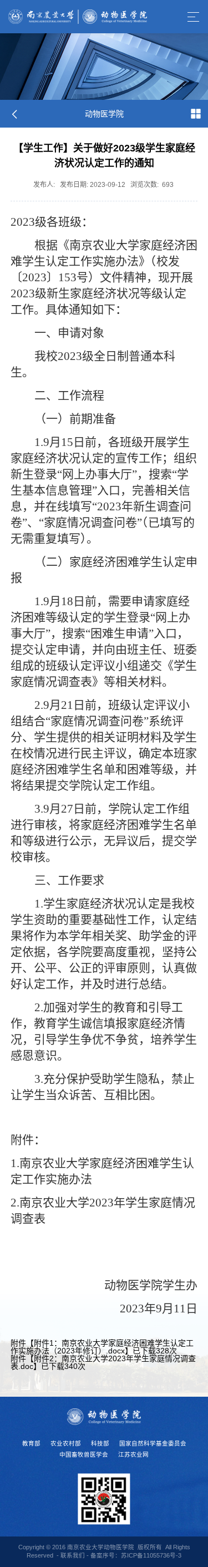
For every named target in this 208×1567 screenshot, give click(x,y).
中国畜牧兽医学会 (83, 1454)
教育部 (31, 1443)
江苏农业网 (133, 1454)
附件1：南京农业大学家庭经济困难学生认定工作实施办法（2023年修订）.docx (102, 1346)
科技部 (100, 1443)
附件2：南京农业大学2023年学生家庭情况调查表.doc (103, 1362)
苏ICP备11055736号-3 (151, 1555)
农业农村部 (65, 1443)
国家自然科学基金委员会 (152, 1443)
